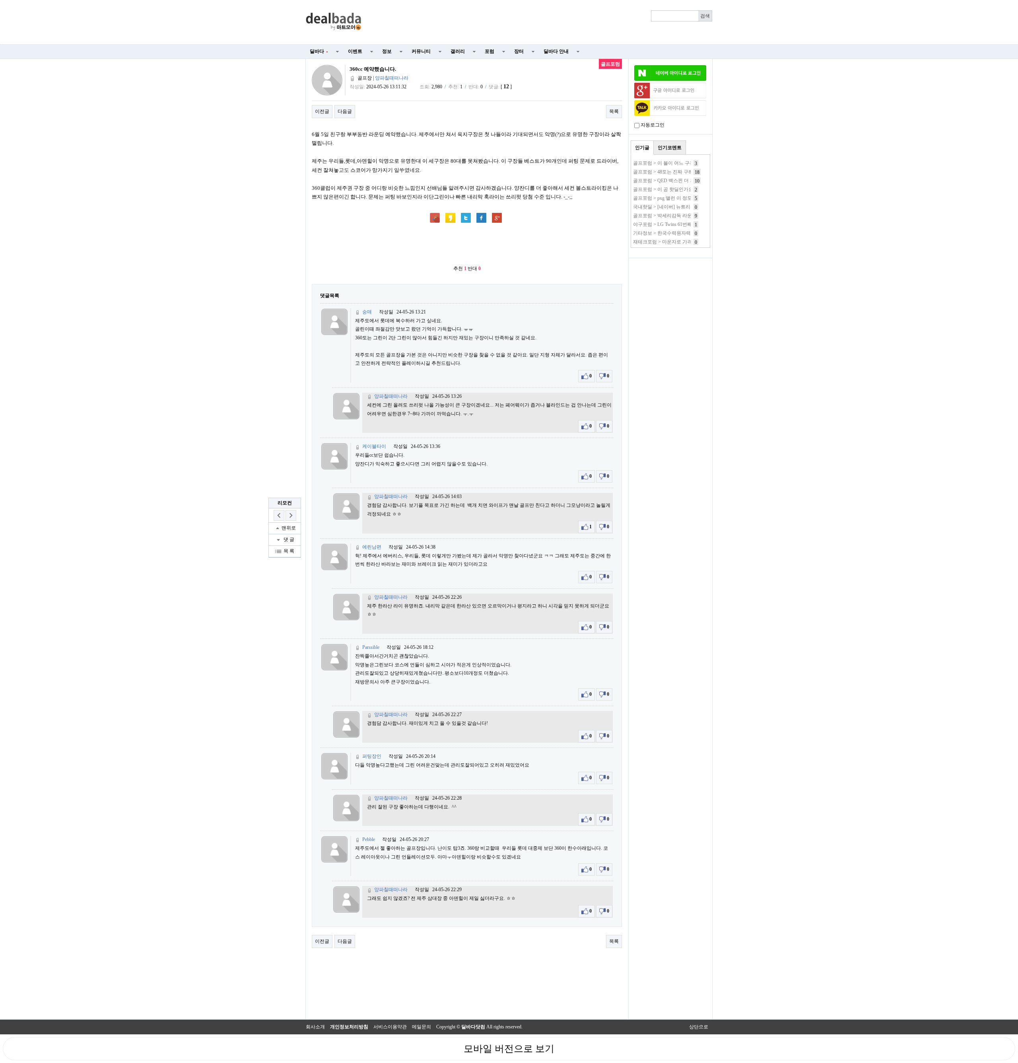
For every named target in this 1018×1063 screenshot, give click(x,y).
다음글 (345, 111)
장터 (519, 51)
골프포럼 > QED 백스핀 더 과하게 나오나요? (680, 180)
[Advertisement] (541, 22)
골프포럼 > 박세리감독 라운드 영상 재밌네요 (680, 215)
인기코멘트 (670, 147)
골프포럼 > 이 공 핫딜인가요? (664, 189)
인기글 (642, 147)
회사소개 (315, 1027)
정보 (387, 51)
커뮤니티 (421, 51)
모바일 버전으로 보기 (509, 1049)
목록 (614, 111)
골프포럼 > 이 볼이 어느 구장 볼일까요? (675, 163)
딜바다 (319, 51)
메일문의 (421, 1027)
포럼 (489, 51)
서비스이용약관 (390, 1027)
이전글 (322, 111)
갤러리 (458, 51)
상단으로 (698, 1027)
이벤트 (355, 51)
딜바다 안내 (556, 51)
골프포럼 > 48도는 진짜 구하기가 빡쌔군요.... (680, 172)
